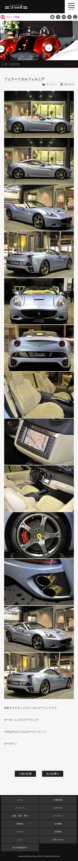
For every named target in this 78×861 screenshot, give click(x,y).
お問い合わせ (52, 17)
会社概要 (58, 824)
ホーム (20, 800)
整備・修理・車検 (20, 816)
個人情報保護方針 (20, 847)
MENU (71, 6)
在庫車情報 (58, 800)
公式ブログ (58, 808)
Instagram (64, 17)
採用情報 (58, 832)
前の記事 (26, 773)
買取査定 (20, 824)
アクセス (20, 832)
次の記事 (52, 773)
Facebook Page (58, 17)
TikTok (69, 17)
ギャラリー (51, 84)
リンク (20, 840)
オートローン (58, 816)
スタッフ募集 (13, 16)
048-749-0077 (75, 17)
